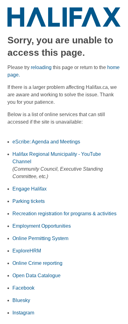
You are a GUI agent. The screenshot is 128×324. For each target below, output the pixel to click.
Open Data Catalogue (36, 275)
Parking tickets (28, 201)
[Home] (64, 16)
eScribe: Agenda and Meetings (46, 141)
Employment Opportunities (41, 226)
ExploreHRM (26, 250)
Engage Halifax (29, 188)
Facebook (23, 288)
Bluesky (21, 300)
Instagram (23, 312)
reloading (41, 67)
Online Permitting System (40, 238)
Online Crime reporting (37, 263)
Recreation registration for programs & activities (64, 213)
